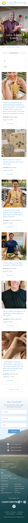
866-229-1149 (4, 467)
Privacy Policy (20, 512)
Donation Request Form (6, 492)
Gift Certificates (4, 484)
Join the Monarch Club (16, 444)
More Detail (9, 123)
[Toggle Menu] (25, 3)
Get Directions (5, 469)
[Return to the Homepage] (13, 3)
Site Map (13, 512)
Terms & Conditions (10, 514)
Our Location (17, 492)
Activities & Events (11, 47)
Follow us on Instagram (16, 450)
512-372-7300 (13, 467)
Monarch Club (4, 486)
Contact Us (7, 512)
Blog (2, 490)
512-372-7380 (13, 478)
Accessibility (19, 514)
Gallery (3, 488)
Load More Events (14, 389)
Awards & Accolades (19, 488)
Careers (16, 490)
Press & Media (18, 484)
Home (3, 47)
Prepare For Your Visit (19, 486)
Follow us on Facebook (16, 447)
